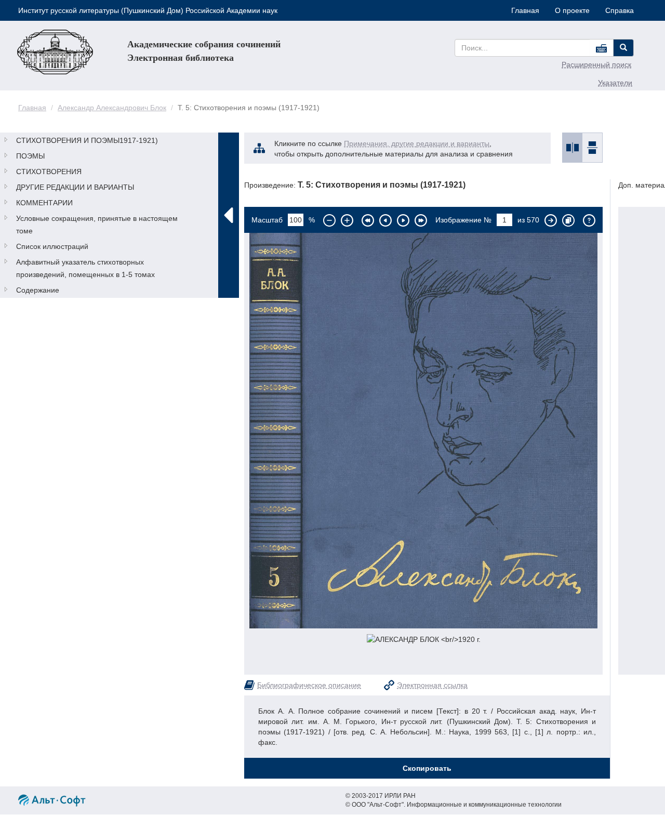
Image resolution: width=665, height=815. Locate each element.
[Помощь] (589, 220)
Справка (619, 10)
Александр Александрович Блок (112, 107)
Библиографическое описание (309, 685)
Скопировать (427, 768)
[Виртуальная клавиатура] (602, 48)
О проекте (572, 10)
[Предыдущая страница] (385, 220)
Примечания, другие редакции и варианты (416, 143)
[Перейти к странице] (550, 220)
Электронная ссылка (432, 685)
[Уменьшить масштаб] (329, 220)
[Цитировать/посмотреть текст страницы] (568, 220)
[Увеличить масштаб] (347, 220)
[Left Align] (623, 48)
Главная (525, 10)
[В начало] (368, 220)
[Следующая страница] (403, 220)
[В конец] (421, 220)
